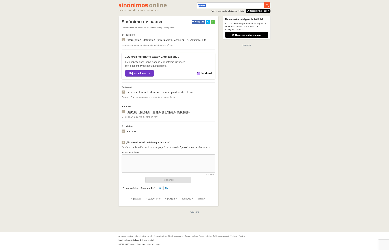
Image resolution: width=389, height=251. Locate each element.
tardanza (132, 92)
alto (204, 40)
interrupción (134, 40)
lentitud (143, 92)
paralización (164, 40)
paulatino (137, 199)
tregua (156, 111)
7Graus (132, 244)
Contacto (233, 236)
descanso (144, 111)
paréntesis (183, 111)
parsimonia (177, 92)
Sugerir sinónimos (160, 236)
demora (154, 92)
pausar (200, 199)
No (166, 188)
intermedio (168, 111)
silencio (131, 131)
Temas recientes (205, 236)
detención (149, 40)
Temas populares (191, 236)
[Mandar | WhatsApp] (213, 22)
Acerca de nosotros (126, 236)
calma (165, 92)
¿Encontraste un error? (143, 236)
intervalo (132, 111)
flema (189, 92)
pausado (186, 198)
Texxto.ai (242, 236)
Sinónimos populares (176, 236)
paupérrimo (154, 198)
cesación (179, 40)
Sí (160, 188)
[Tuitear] (208, 22)
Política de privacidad (221, 236)
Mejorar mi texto (138, 73)
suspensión (193, 40)
